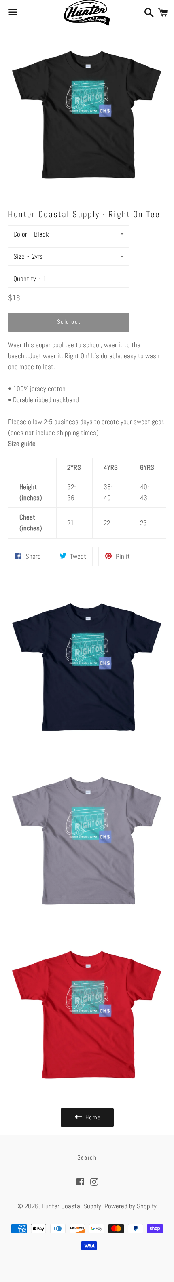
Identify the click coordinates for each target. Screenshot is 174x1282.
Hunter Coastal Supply (71, 1206)
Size (19, 256)
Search (87, 1157)
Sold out (69, 321)
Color (20, 234)
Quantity (24, 278)
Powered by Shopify (130, 1206)
